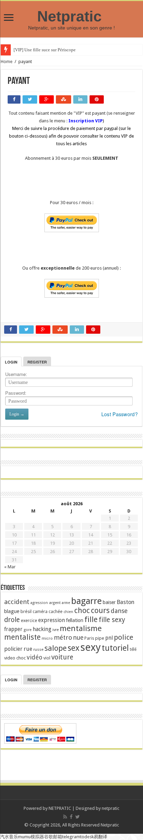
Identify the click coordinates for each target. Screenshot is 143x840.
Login (11, 362)
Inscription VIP (85, 120)
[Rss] (65, 817)
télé (133, 649)
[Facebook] (71, 817)
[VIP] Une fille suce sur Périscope (45, 49)
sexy (91, 647)
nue (78, 637)
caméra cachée (47, 611)
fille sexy (112, 620)
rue (28, 649)
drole (12, 620)
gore (28, 630)
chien (68, 612)
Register (37, 362)
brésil (26, 611)
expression (51, 620)
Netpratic (71, 16)
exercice (29, 620)
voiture (62, 657)
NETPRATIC (60, 808)
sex (73, 648)
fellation (74, 620)
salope (55, 648)
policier (13, 649)
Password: (15, 393)
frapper (13, 629)
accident (17, 601)
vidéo (34, 657)
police (123, 637)
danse (119, 610)
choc (82, 610)
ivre (55, 630)
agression (39, 603)
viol (46, 657)
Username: (16, 374)
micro (47, 638)
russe (38, 649)
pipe (99, 638)
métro (63, 637)
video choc (15, 657)
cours (100, 610)
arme (66, 603)
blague (11, 611)
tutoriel (115, 648)
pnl (109, 638)
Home (6, 61)
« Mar (10, 566)
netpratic (110, 808)
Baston (125, 602)
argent (55, 603)
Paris (89, 638)
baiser (109, 602)
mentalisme (81, 628)
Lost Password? (119, 414)
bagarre (86, 601)
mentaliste (22, 637)
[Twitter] (78, 817)
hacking (42, 629)
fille (91, 619)
